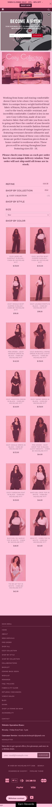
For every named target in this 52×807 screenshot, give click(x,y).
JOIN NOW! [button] (37, 35)
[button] (48, 14)
